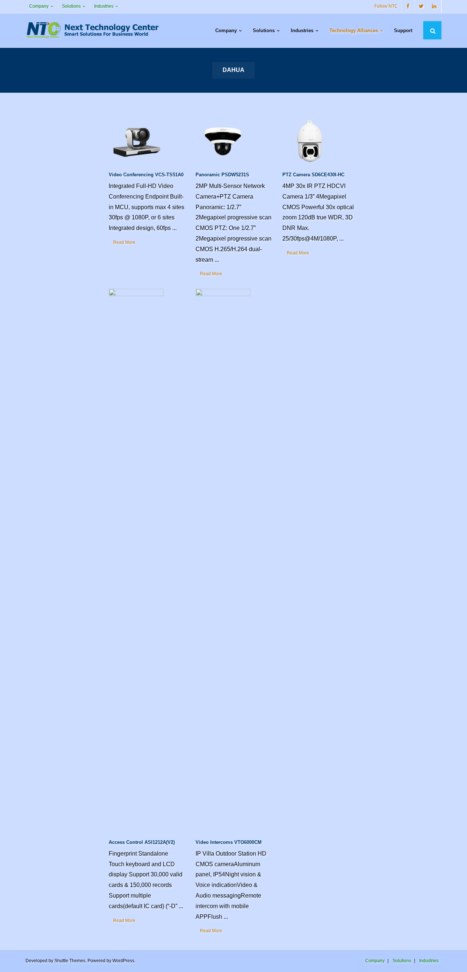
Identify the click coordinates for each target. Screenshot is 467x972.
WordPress (123, 960)
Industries (103, 6)
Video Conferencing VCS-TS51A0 (146, 174)
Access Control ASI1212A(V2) (142, 842)
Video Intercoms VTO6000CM (229, 842)
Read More (124, 242)
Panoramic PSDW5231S (222, 174)
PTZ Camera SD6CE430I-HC (313, 174)
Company (39, 6)
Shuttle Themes (69, 960)
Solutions (71, 6)
